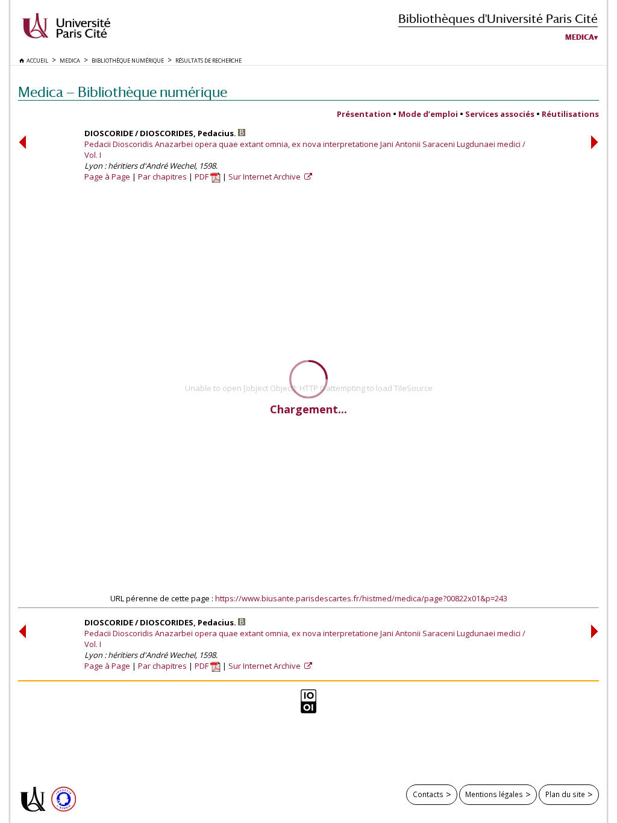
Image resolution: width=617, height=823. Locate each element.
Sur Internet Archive (265, 176)
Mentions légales (494, 794)
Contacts (428, 794)
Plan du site (565, 794)
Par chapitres (162, 176)
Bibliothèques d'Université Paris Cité (498, 18)
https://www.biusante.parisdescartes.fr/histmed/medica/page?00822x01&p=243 (361, 598)
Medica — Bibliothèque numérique (122, 92)
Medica (579, 37)
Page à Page (107, 176)
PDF (202, 176)
